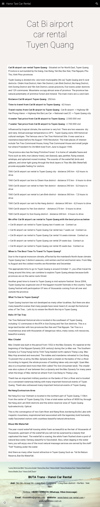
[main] (50, 34)
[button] (3, 3)
